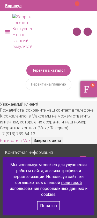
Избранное (80, 6)
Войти (89, 6)
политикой (71, 182)
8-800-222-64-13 (88, 32)
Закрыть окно (47, 140)
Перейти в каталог (48, 70)
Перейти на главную (48, 84)
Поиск (77, 32)
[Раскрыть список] (89, 152)
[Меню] (7, 31)
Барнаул (13, 5)
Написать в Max (16, 140)
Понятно (48, 205)
